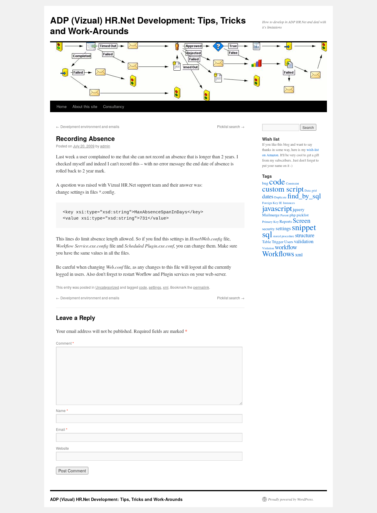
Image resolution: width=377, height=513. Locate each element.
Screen (301, 220)
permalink (201, 287)
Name (62, 410)
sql (267, 234)
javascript (277, 208)
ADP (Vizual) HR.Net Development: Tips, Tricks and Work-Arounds (148, 25)
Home (62, 106)
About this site (84, 106)
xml (165, 287)
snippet (304, 227)
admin (105, 145)
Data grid (311, 190)
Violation (268, 248)
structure (304, 235)
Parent (284, 215)
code (143, 287)
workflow (286, 247)
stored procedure (283, 236)
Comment (65, 343)
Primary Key (270, 222)
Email (61, 429)
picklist (303, 215)
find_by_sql (304, 195)
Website (62, 448)
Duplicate (280, 197)
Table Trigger (272, 241)
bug (265, 183)
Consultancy (113, 106)
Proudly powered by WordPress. (291, 499)
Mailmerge (271, 215)
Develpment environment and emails (87, 126)
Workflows (278, 253)
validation (303, 241)
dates (267, 196)
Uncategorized (107, 287)
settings (155, 287)
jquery (299, 209)
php (293, 215)
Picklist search (230, 126)
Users (288, 241)
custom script (283, 188)
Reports (286, 221)
